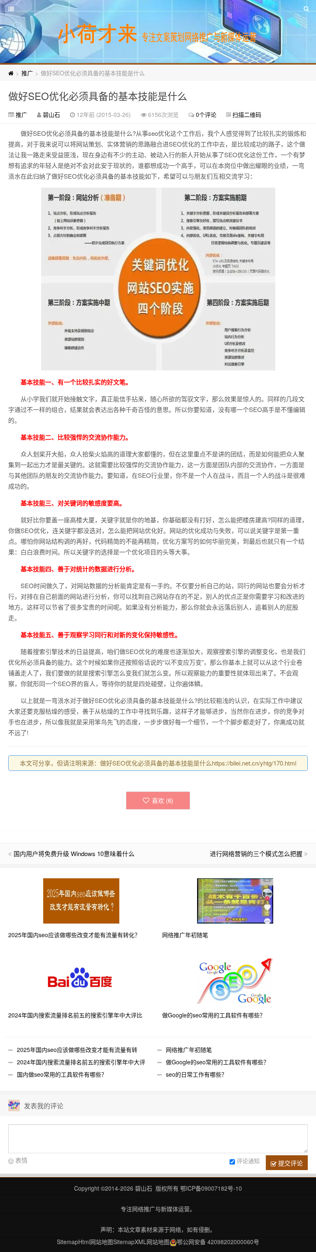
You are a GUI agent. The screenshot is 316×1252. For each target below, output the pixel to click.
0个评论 (206, 114)
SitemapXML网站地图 (141, 1242)
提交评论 (289, 1163)
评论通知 (248, 1161)
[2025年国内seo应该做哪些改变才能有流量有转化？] (81, 900)
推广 (27, 73)
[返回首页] (11, 73)
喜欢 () (162, 800)
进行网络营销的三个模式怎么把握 (256, 853)
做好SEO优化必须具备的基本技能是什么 (97, 95)
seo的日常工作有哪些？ (196, 1074)
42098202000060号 (233, 1242)
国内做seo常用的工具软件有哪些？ (62, 1074)
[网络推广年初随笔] (235, 900)
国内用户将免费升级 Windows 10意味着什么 (74, 853)
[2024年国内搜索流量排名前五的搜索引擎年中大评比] (81, 980)
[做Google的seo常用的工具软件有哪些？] (235, 980)
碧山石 (51, 114)
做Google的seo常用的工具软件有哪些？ (217, 1062)
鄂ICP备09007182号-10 (211, 1188)
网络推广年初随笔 (189, 1049)
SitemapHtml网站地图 (85, 1242)
